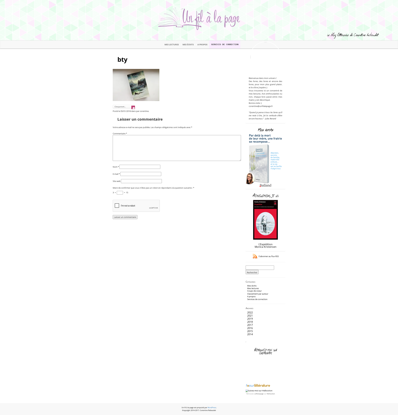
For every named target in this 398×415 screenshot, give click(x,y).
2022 (250, 312)
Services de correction (224, 44)
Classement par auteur (257, 293)
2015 (250, 331)
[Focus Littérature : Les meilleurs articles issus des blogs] (258, 386)
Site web (116, 181)
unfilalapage (259, 394)
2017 (250, 325)
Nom (116, 166)
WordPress (212, 407)
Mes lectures (171, 44)
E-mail (116, 174)
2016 (250, 328)
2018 (250, 322)
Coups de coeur (254, 290)
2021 (250, 315)
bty (122, 59)
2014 (250, 334)
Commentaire (120, 133)
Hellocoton (271, 394)
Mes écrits (188, 44)
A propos (202, 44)
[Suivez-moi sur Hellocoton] (259, 390)
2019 (250, 318)
